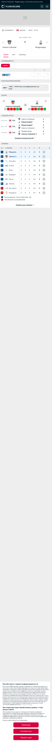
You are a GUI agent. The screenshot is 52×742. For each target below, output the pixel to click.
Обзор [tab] (5, 55)
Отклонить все (26, 731)
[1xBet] (6, 75)
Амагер (11, 184)
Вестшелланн (13, 188)
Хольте (11, 166)
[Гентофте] (6, 161)
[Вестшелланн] (6, 188)
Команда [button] (8, 148)
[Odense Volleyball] (6, 156)
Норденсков (13, 193)
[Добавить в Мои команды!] (3, 42)
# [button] (1, 148)
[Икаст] (6, 170)
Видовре (12, 175)
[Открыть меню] (47, 7)
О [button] (39, 148)
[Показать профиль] (9, 42)
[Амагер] (6, 183)
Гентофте (12, 161)
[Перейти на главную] (13, 6)
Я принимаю (26, 725)
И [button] (21, 148)
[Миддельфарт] (6, 152)
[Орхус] (6, 179)
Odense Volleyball (9, 47)
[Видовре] (6, 174)
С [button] (34, 148)
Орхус (11, 179)
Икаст (11, 170)
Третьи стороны (27, 704)
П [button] (29, 148)
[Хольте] (6, 165)
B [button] (25, 148)
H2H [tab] (13, 55)
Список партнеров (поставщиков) (15, 720)
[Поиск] (42, 7)
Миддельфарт (40, 47)
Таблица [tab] (22, 55)
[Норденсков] (6, 193)
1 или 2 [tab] (5, 65)
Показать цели (26, 737)
